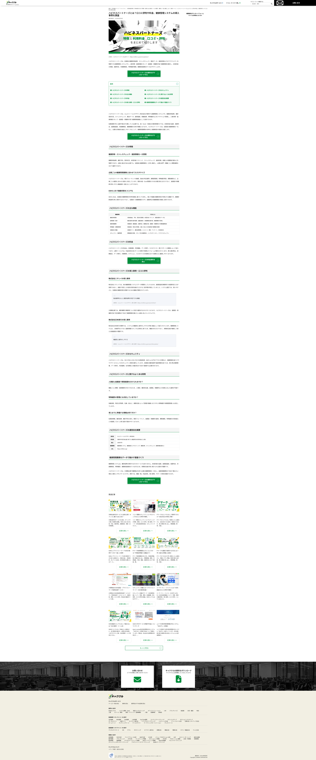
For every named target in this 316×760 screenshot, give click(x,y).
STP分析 (130, 739)
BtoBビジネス (112, 710)
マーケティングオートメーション (152, 723)
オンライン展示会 (133, 721)
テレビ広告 (196, 730)
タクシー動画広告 (185, 730)
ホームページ (112, 723)
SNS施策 (126, 719)
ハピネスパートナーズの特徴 (120, 90)
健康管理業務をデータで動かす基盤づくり (158, 102)
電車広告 (175, 730)
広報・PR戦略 (187, 739)
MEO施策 (118, 719)
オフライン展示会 (148, 730)
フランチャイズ (173, 710)
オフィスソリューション (154, 710)
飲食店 (160, 712)
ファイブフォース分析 (130, 737)
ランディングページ (124, 723)
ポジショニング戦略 (154, 739)
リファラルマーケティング (148, 721)
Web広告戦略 (162, 740)
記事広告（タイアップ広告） (192, 721)
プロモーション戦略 (175, 739)
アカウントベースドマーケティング (141, 742)
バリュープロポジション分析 (162, 737)
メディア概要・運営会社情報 (116, 749)
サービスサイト (136, 723)
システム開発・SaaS (124, 710)
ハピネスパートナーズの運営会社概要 (157, 98)
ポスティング (137, 730)
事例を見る (125, 703)
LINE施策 (134, 719)
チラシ (129, 730)
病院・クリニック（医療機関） (134, 712)
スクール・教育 (118, 712)
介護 (146, 712)
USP (175, 737)
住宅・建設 (190, 710)
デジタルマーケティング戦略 (131, 740)
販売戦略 (111, 740)
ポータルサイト (113, 721)
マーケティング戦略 (141, 739)
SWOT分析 (142, 737)
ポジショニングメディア (186, 719)
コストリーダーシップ (185, 737)
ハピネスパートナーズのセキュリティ (157, 90)
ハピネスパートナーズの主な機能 (122, 94)
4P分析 (165, 739)
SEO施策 (111, 719)
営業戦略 (196, 739)
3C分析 (150, 737)
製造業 (182, 710)
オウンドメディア (172, 719)
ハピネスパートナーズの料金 (120, 98)
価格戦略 (119, 740)
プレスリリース (168, 723)
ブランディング (121, 739)
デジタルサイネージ (114, 730)
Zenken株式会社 (203, 755)
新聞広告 (159, 730)
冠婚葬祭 (153, 712)
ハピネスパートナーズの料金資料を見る (143, 260)
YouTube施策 (143, 719)
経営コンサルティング (139, 710)
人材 (165, 710)
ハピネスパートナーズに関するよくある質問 (159, 94)
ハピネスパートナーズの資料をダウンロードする (143, 73)
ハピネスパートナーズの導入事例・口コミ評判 (126, 102)
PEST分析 (119, 737)
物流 (198, 710)
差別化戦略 (197, 737)
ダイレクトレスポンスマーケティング (118, 742)
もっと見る (144, 648)
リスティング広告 (163, 721)
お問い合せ (296, 3)
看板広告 (167, 730)
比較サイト (123, 721)
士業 (110, 712)
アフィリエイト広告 (176, 721)
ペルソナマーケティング (175, 740)
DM (123, 730)
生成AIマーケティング (159, 742)
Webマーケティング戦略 (149, 740)
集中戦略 (111, 739)
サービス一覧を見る (114, 703)
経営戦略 (111, 737)
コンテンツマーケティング (157, 719)
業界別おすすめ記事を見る (138, 703)
